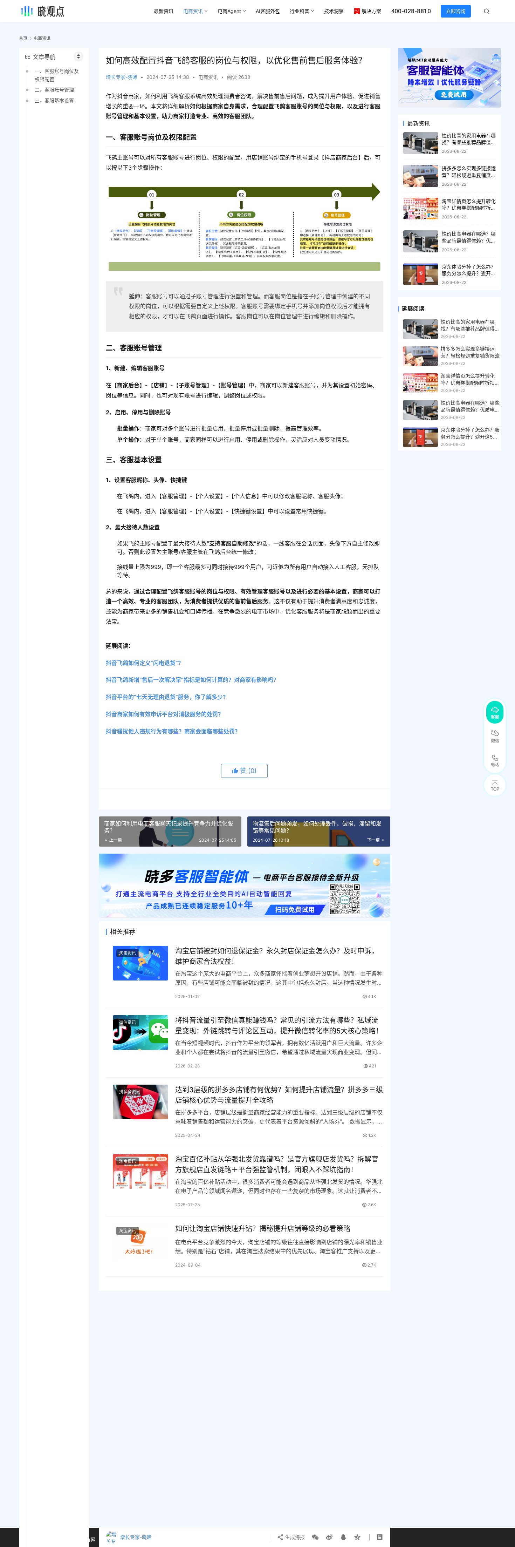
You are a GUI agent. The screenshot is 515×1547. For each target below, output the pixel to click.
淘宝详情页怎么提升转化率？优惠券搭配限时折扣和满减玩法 (469, 208)
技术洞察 (334, 11)
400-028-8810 (411, 11)
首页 (23, 38)
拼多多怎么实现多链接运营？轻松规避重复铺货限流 (469, 175)
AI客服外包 (268, 11)
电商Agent (229, 11)
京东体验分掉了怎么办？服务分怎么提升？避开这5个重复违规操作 (469, 273)
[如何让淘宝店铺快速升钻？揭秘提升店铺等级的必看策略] (140, 1240)
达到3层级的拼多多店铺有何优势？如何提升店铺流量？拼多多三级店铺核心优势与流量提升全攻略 (279, 1095)
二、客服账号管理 (54, 90)
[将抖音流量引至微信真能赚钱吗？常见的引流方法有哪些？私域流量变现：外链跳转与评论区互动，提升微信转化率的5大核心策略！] (140, 1032)
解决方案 (371, 11)
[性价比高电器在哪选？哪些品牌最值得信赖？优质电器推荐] (420, 241)
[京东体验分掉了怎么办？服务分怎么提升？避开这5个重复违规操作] (420, 274)
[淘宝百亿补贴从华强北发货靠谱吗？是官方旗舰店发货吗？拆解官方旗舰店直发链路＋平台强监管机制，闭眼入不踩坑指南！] (140, 1171)
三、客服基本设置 (54, 100)
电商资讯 (193, 11)
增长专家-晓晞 (121, 77)
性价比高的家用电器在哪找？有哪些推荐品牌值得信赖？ (469, 142)
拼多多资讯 (129, 1091)
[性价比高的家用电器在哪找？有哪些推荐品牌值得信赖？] (420, 143)
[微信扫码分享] (315, 1537)
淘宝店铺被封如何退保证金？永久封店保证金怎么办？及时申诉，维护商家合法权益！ (276, 956)
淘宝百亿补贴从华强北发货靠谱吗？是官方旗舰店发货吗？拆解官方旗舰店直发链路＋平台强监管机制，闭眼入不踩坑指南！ (276, 1164)
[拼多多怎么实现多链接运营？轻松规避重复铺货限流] (420, 176)
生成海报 (294, 1537)
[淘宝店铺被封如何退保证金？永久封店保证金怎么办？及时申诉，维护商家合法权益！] (140, 963)
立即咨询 (456, 11)
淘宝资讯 (127, 953)
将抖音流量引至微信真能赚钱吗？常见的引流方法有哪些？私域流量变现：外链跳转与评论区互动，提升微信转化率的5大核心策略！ (279, 1025)
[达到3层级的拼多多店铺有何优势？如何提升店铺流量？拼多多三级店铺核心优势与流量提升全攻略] (140, 1102)
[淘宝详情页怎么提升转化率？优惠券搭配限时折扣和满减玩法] (420, 209)
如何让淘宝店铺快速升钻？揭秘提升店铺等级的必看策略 (262, 1228)
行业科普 (299, 11)
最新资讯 (163, 11)
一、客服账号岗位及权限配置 (57, 75)
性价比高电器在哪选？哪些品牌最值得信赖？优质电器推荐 (469, 240)
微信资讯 (127, 1022)
